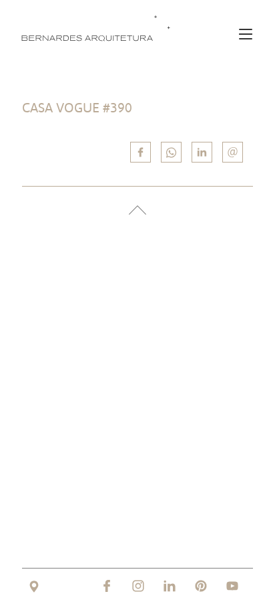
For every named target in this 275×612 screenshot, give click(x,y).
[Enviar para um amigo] (232, 152)
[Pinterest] (201, 586)
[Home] (99, 27)
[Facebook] (106, 586)
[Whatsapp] (171, 152)
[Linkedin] (202, 152)
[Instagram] (138, 586)
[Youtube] (232, 586)
